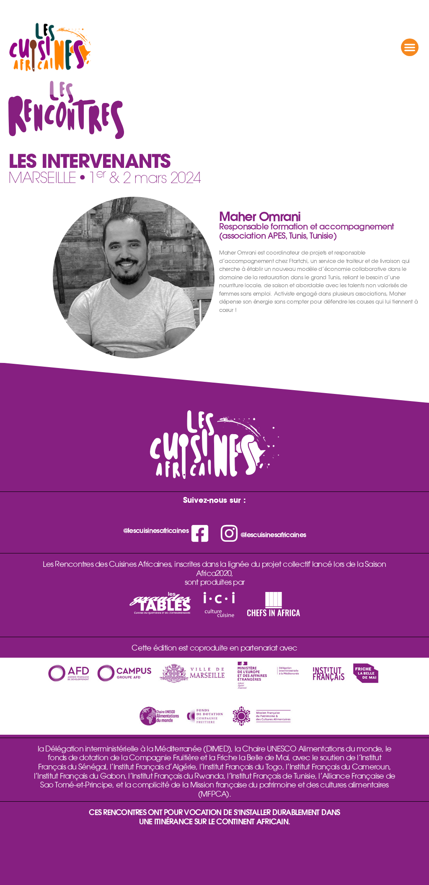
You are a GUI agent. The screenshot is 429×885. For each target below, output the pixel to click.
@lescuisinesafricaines (156, 530)
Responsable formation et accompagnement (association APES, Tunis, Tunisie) (306, 231)
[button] (410, 47)
